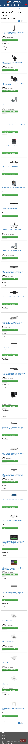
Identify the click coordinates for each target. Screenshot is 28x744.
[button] (8, 5)
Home (2, 8)
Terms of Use (4, 738)
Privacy (2, 737)
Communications (8, 8)
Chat (24, 740)
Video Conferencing (16, 8)
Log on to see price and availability (10, 39)
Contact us (3, 735)
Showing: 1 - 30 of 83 (8, 18)
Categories (3, 732)
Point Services (4, 734)
